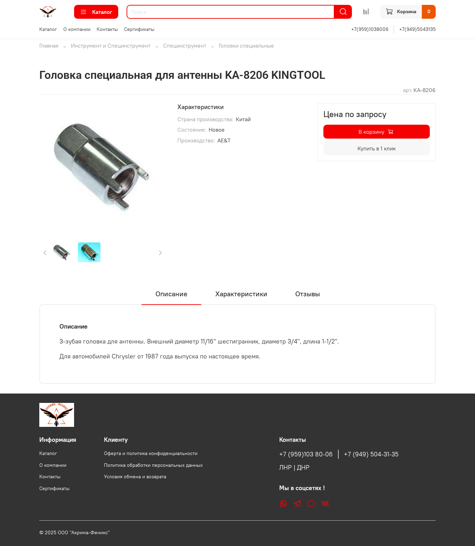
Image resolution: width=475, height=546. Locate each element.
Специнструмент (184, 45)
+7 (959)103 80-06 (306, 454)
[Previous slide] (50, 166)
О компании (76, 29)
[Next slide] (155, 166)
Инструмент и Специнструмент (111, 45)
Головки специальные (246, 45)
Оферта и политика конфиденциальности (151, 453)
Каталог (102, 11)
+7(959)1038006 (369, 29)
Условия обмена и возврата (135, 476)
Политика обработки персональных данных (153, 465)
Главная (48, 45)
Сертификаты (139, 29)
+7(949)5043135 (417, 29)
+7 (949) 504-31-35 (371, 454)
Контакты (107, 29)
